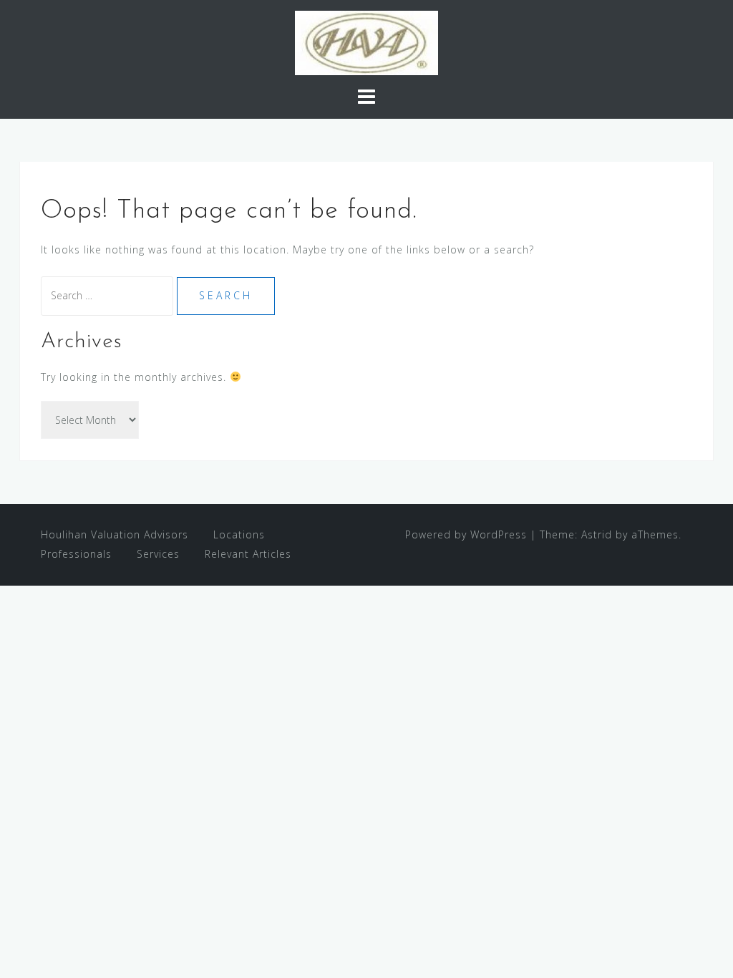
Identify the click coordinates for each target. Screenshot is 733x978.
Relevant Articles (248, 554)
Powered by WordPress (466, 534)
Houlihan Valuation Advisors (114, 534)
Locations (239, 534)
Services (158, 554)
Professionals (76, 554)
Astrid (596, 534)
